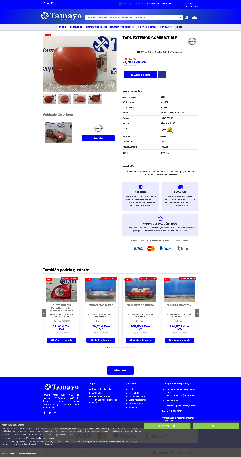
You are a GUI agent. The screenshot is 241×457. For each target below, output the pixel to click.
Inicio (131, 389)
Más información (9, 453)
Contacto (133, 407)
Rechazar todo (167, 425)
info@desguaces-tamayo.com (181, 406)
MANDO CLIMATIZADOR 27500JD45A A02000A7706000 (179, 308)
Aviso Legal (97, 393)
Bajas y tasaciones (137, 400)
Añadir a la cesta (142, 75)
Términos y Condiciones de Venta (176, 240)
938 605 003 (172, 400)
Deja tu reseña (120, 370)
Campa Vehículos (137, 396)
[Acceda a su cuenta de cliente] (187, 17)
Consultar (98, 138)
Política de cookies (101, 396)
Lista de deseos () (191, 7)
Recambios (134, 393)
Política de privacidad (102, 389)
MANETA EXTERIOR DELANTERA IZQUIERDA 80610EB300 (140, 308)
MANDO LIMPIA (62, 305)
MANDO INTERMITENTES (101, 305)
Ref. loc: (126, 153)
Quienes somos (136, 403)
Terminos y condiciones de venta (104, 401)
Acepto (216, 425)
